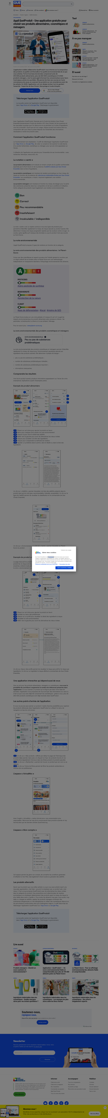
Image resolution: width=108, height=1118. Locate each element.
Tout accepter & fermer (64, 567)
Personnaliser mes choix (64, 564)
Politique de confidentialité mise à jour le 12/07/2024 (46, 564)
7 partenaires (51, 557)
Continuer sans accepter (66, 550)
